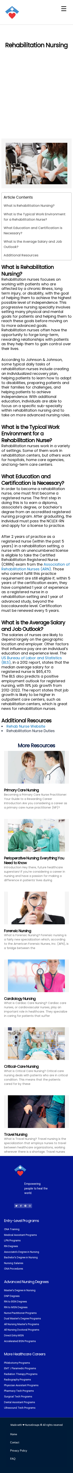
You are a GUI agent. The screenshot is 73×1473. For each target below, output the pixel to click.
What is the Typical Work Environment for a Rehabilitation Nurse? (34, 217)
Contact (14, 1442)
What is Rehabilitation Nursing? (29, 205)
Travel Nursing (15, 1134)
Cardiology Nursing (19, 998)
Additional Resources (21, 255)
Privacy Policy (18, 1450)
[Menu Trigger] (63, 8)
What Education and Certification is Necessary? (33, 231)
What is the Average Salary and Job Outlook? (33, 244)
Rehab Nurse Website (25, 726)
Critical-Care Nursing (21, 1066)
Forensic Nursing (17, 930)
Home (13, 1434)
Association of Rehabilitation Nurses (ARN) (35, 567)
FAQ (12, 1458)
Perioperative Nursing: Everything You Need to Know (34, 860)
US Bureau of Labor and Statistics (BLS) (31, 660)
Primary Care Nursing (21, 790)
